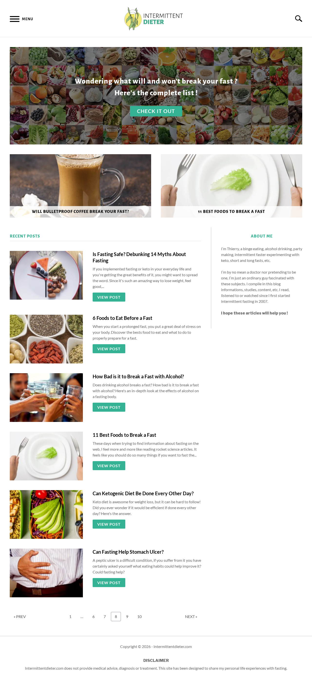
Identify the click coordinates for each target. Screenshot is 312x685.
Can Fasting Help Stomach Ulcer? (128, 552)
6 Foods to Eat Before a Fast (122, 318)
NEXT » (191, 616)
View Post (109, 297)
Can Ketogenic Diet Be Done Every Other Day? (143, 493)
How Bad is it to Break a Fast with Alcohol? (138, 376)
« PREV (20, 616)
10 (141, 616)
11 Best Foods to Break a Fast (124, 435)
